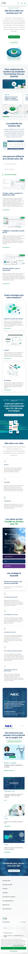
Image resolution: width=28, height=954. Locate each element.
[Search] (18, 3)
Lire (5, 546)
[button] (12, 103)
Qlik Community (6, 922)
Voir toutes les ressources (14, 741)
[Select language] (21, 3)
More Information (13, 951)
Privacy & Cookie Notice (18, 945)
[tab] (14, 541)
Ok (13, 948)
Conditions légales (7, 932)
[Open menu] (25, 3)
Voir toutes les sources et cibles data (14, 415)
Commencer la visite (14, 36)
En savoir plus (14, 42)
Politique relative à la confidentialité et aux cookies (13, 936)
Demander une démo (14, 870)
